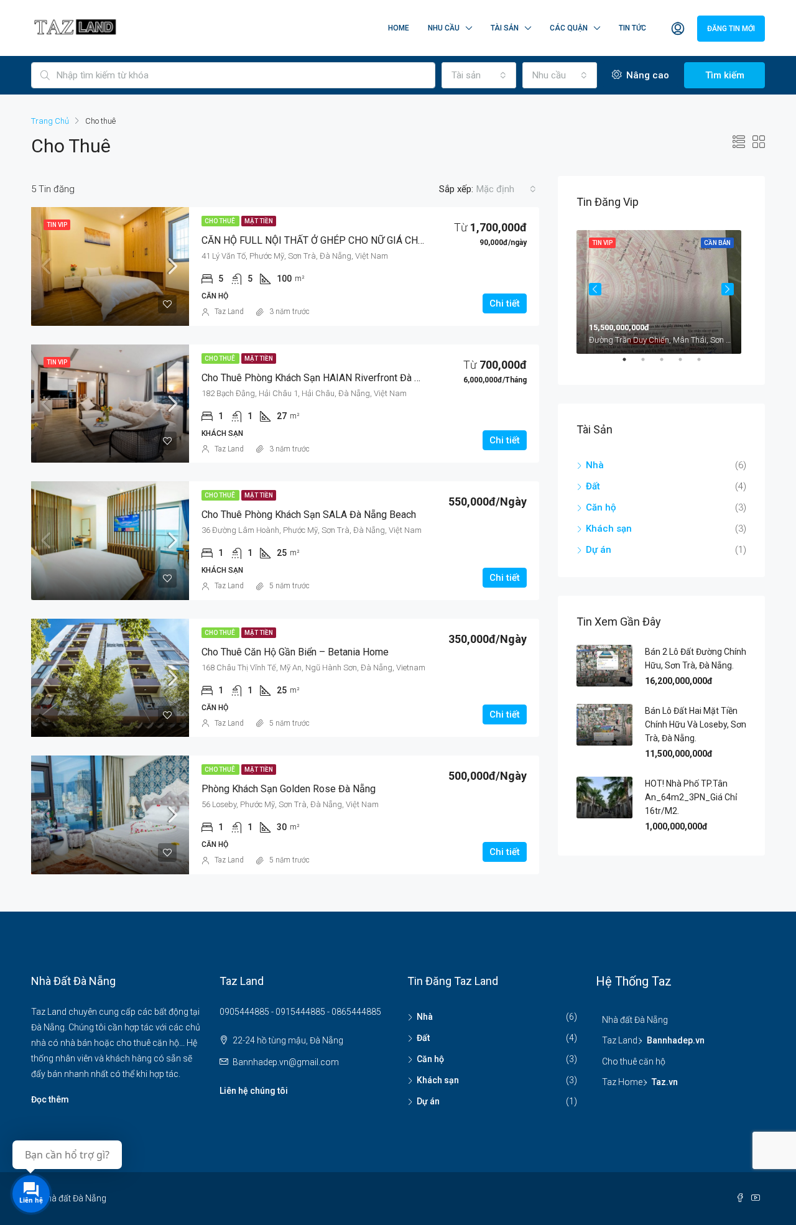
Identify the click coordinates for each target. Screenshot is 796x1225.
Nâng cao (646, 75)
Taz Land (229, 311)
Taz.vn (665, 1082)
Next (727, 289)
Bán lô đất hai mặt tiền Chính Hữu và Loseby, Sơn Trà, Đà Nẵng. (695, 724)
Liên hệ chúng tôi (254, 1091)
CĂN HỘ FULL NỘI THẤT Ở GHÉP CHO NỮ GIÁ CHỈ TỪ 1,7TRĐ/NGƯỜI (352, 240)
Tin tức (632, 28)
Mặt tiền (258, 221)
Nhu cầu (444, 28)
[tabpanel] (661, 289)
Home (398, 28)
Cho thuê (220, 221)
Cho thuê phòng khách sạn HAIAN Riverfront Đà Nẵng (319, 378)
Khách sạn (609, 528)
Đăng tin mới (731, 28)
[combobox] (479, 75)
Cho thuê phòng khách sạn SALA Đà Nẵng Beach (308, 514)
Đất (593, 486)
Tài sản (505, 28)
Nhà (595, 465)
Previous (595, 289)
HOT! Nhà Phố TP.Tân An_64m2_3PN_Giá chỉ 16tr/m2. (691, 797)
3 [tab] (668, 364)
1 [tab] (630, 364)
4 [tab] (686, 364)
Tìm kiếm (724, 75)
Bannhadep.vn (676, 1040)
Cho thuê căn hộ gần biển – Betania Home (295, 652)
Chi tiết (504, 303)
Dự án (598, 549)
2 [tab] (649, 364)
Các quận (569, 28)
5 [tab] (705, 364)
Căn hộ (601, 507)
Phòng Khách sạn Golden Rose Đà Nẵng (288, 789)
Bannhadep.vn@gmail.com (286, 1062)
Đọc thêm (50, 1099)
